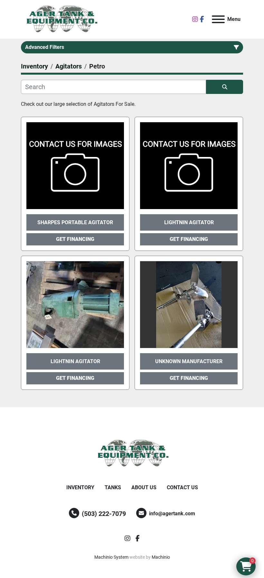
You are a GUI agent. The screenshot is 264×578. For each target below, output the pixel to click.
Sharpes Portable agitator (75, 222)
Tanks (113, 487)
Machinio (161, 557)
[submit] (224, 87)
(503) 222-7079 (104, 514)
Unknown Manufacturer (188, 361)
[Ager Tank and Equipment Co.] (132, 453)
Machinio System (111, 557)
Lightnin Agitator (189, 222)
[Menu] (218, 19)
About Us (143, 487)
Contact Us (182, 487)
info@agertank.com (172, 513)
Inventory (80, 487)
